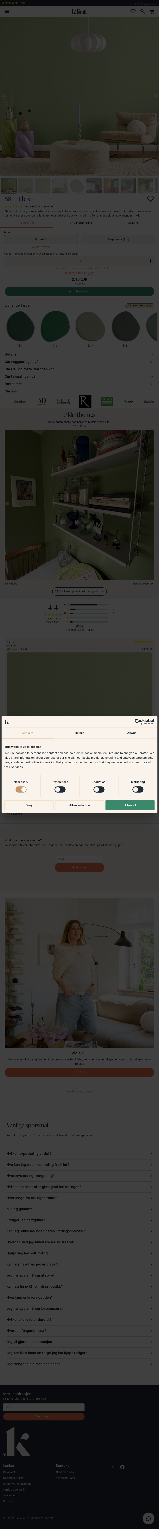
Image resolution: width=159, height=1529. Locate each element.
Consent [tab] (27, 733)
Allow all (130, 805)
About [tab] (131, 733)
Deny (29, 805)
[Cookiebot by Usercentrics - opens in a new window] (138, 722)
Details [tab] (79, 733)
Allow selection (79, 805)
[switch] (60, 789)
